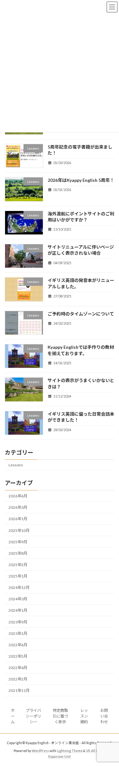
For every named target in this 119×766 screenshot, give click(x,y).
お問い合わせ (104, 716)
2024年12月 (19, 587)
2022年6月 (18, 644)
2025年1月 (18, 576)
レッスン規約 (84, 716)
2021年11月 (19, 690)
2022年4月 (18, 667)
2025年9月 (18, 541)
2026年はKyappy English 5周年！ (81, 180)
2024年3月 (18, 599)
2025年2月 (18, 564)
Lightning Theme (70, 751)
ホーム (13, 716)
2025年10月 (19, 530)
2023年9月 (18, 621)
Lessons (16, 465)
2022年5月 (18, 656)
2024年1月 (18, 610)
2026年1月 (18, 518)
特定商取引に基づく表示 (60, 716)
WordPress (40, 751)
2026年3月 (18, 507)
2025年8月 (18, 553)
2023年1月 (18, 633)
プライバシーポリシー (33, 716)
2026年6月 (18, 496)
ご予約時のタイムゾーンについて (81, 313)
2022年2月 (18, 679)
